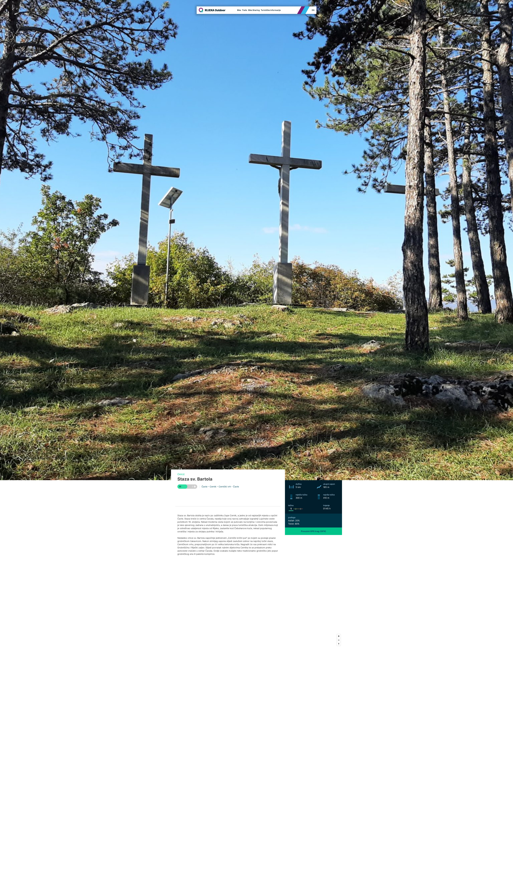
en (313, 10)
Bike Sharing (254, 10)
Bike (239, 10)
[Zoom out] (339, 640)
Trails (244, 10)
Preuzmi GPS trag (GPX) (313, 531)
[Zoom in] (339, 636)
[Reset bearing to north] (339, 644)
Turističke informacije (271, 10)
